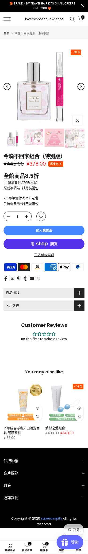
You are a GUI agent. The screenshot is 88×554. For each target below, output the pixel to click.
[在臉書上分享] (6, 278)
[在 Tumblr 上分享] (25, 278)
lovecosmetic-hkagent (44, 19)
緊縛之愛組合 (55, 428)
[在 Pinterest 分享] (19, 278)
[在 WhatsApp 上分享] (38, 278)
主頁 (7, 33)
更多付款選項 (44, 255)
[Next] (80, 86)
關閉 (82, 6)
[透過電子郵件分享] (32, 278)
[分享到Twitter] (12, 278)
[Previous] (7, 86)
